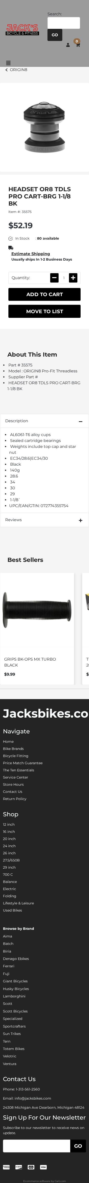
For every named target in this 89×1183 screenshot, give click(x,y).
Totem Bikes (13, 1049)
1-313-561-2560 (28, 1089)
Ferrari (8, 966)
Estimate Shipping (30, 253)
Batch (8, 943)
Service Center (15, 777)
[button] (68, 45)
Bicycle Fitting (15, 756)
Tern (6, 1041)
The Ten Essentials (18, 770)
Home (8, 741)
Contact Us (12, 791)
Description (16, 421)
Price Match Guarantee (23, 763)
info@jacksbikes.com (33, 1098)
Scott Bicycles (15, 1011)
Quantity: (21, 277)
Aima (7, 936)
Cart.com (60, 1181)
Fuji (6, 974)
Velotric (9, 1056)
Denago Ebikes (16, 958)
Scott (7, 1003)
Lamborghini (14, 996)
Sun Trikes (12, 1033)
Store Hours (13, 784)
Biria (7, 951)
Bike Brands (13, 748)
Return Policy (14, 799)
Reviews (13, 519)
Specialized (12, 1018)
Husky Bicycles (16, 989)
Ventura (9, 1064)
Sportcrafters (14, 1026)
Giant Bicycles (15, 981)
